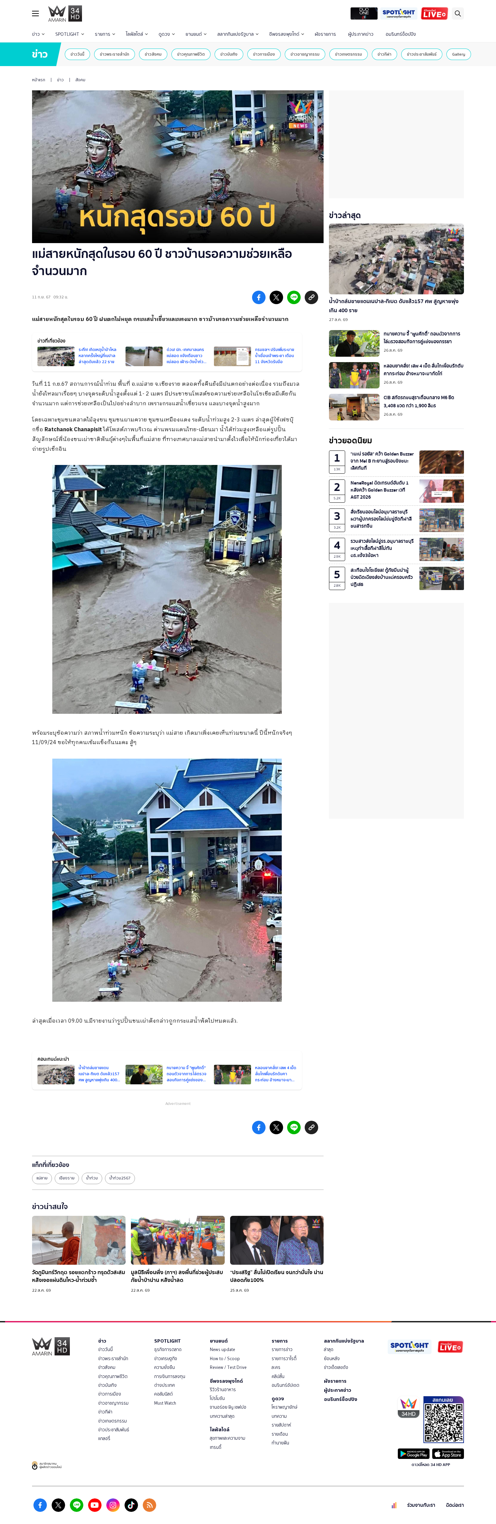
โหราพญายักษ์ (284, 1407)
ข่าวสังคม (153, 54)
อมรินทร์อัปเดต (285, 1385)
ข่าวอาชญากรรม (305, 54)
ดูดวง (164, 34)
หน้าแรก (38, 80)
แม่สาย (42, 1178)
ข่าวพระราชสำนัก (114, 54)
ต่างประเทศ (164, 1385)
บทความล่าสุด (222, 1416)
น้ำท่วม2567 (120, 1178)
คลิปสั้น (278, 1376)
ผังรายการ (325, 34)
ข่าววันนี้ (77, 54)
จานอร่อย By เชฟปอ (228, 1407)
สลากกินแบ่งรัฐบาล (235, 34)
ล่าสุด (328, 1349)
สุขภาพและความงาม (227, 1438)
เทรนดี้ (215, 1447)
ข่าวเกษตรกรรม (348, 54)
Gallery (458, 54)
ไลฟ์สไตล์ (134, 34)
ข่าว (36, 34)
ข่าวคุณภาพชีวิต (191, 54)
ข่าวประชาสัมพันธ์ (422, 54)
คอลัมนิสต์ (163, 1394)
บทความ (279, 1416)
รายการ (102, 34)
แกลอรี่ (104, 1438)
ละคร (276, 1367)
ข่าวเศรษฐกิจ (165, 1358)
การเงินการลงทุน (169, 1376)
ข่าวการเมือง (264, 54)
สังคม (80, 80)
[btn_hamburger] (35, 13)
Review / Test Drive (228, 1367)
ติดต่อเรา (455, 1505)
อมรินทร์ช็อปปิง (401, 34)
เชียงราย (67, 1178)
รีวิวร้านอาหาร (223, 1389)
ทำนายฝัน (280, 1443)
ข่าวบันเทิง (229, 54)
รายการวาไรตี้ (284, 1358)
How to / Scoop (225, 1358)
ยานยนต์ (194, 34)
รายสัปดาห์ (281, 1425)
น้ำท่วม (92, 1178)
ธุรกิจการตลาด (168, 1349)
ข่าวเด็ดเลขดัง (336, 1367)
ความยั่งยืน (164, 1367)
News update (222, 1349)
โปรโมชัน (217, 1398)
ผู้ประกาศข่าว (361, 34)
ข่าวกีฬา (384, 54)
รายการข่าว (282, 1349)
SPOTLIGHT (67, 34)
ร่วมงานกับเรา (421, 1505)
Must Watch (165, 1403)
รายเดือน (280, 1434)
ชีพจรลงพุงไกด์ (284, 34)
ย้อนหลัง (332, 1358)
